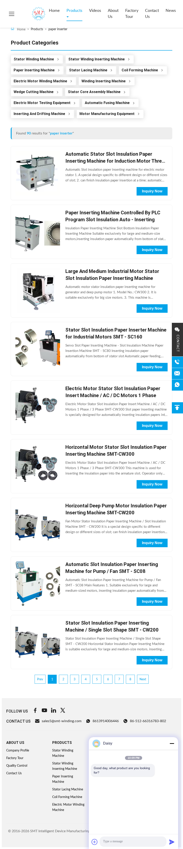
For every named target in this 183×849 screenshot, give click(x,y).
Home (54, 11)
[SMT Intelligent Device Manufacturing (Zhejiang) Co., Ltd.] (32, 14)
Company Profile (17, 750)
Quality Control (16, 765)
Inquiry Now (152, 191)
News (171, 11)
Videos (95, 11)
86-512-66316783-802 (148, 721)
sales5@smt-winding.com (61, 721)
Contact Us (152, 14)
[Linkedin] (53, 711)
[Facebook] (35, 711)
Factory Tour (131, 14)
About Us (113, 14)
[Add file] (95, 842)
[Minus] (172, 743)
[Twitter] (63, 711)
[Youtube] (44, 711)
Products (74, 11)
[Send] (171, 842)
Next (142, 679)
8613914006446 (106, 721)
